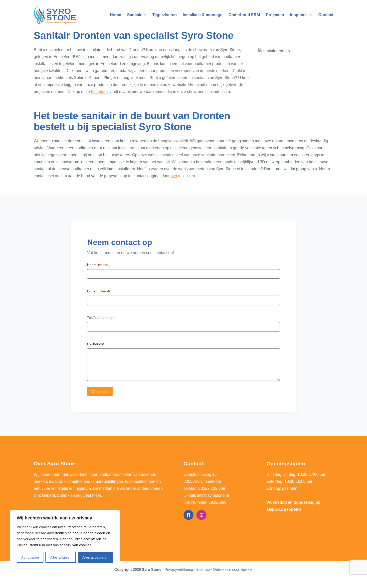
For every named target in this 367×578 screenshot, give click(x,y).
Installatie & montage (202, 15)
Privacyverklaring (179, 569)
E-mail (98, 291)
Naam (98, 265)
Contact (325, 15)
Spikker (246, 569)
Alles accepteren (95, 557)
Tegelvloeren (164, 15)
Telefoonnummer (100, 318)
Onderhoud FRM (244, 15)
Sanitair (134, 15)
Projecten (275, 15)
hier (174, 176)
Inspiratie (299, 15)
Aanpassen (30, 557)
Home (115, 15)
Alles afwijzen (60, 557)
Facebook (100, 91)
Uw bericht (95, 344)
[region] (65, 539)
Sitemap (203, 569)
